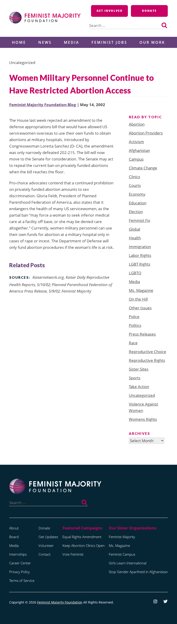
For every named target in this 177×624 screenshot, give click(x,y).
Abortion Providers (146, 133)
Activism (136, 141)
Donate (149, 11)
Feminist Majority (122, 536)
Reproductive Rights (147, 360)
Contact (44, 554)
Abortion (137, 124)
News (45, 42)
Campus (136, 159)
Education (137, 203)
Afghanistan (139, 150)
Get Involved (110, 11)
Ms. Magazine (141, 290)
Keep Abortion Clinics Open (83, 545)
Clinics (134, 176)
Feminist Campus (122, 554)
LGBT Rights (139, 264)
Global (134, 229)
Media (71, 42)
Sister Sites (138, 369)
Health (135, 238)
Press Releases (142, 334)
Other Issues (140, 308)
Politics (135, 325)
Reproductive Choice (147, 351)
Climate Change (143, 168)
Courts (135, 185)
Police (134, 316)
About (14, 528)
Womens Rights (143, 419)
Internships (18, 554)
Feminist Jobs (109, 42)
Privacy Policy (19, 571)
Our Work (152, 42)
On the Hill (138, 299)
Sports (134, 377)
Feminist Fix (139, 220)
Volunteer (46, 545)
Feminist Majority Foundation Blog (42, 104)
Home (19, 42)
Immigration (140, 246)
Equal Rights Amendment (81, 536)
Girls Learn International (127, 563)
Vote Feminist (72, 554)
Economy (137, 194)
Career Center (20, 563)
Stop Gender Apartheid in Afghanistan (138, 571)
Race (133, 342)
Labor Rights (140, 255)
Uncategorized (142, 395)
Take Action (139, 386)
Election (136, 211)
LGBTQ (135, 273)
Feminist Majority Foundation (59, 602)
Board (14, 536)
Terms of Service (21, 580)
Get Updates (48, 536)
